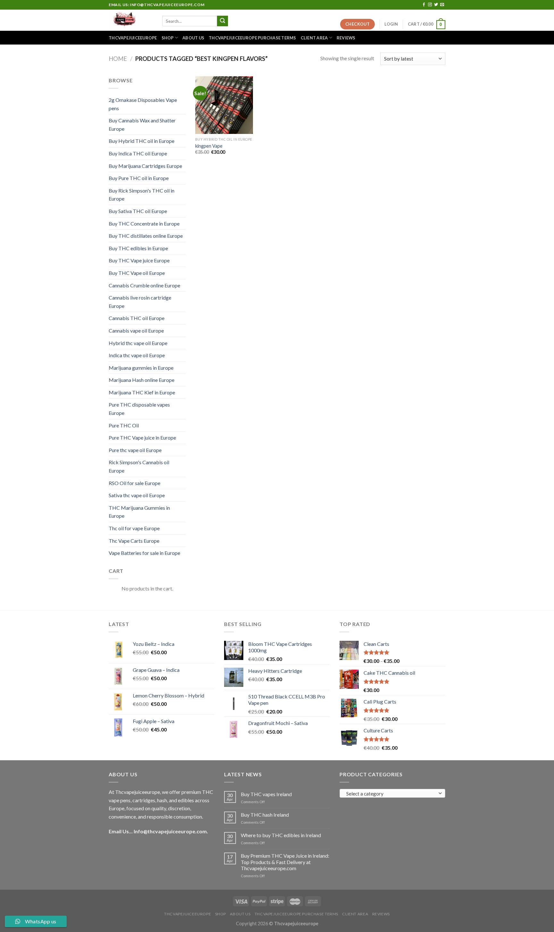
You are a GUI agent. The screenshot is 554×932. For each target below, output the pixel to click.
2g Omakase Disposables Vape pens (143, 104)
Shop (168, 37)
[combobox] (392, 793)
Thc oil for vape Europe (134, 528)
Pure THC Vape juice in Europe (142, 437)
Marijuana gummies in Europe (141, 368)
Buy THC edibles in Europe (138, 248)
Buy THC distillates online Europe (146, 236)
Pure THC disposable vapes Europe (139, 408)
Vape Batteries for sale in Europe (144, 553)
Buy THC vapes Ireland (266, 794)
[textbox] (391, 793)
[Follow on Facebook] (424, 5)
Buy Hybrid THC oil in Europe (141, 141)
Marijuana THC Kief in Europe (142, 392)
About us (193, 37)
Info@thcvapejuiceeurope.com (170, 831)
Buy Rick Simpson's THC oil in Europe (141, 194)
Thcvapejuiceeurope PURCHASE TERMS (252, 37)
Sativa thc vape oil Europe (137, 495)
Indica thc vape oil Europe (137, 355)
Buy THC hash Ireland (265, 815)
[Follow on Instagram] (430, 5)
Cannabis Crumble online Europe (144, 285)
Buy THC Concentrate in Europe (144, 223)
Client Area (314, 37)
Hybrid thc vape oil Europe (138, 343)
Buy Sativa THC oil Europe (138, 211)
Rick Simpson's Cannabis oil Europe (139, 466)
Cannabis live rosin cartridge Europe (140, 301)
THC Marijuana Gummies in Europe (139, 512)
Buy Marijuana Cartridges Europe (145, 166)
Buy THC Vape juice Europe (139, 260)
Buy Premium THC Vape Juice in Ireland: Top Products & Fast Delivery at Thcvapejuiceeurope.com (285, 862)
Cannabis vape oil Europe (136, 330)
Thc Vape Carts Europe (134, 541)
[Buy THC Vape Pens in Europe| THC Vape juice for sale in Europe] (131, 20)
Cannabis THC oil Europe (136, 318)
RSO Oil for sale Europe (134, 483)
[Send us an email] (442, 5)
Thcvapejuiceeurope (133, 37)
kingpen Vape (208, 146)
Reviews (346, 37)
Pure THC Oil (124, 425)
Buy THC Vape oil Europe (137, 273)
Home (118, 58)
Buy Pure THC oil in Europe (139, 178)
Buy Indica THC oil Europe (138, 153)
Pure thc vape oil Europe (135, 450)
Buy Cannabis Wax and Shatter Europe (142, 124)
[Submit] (222, 21)
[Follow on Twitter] (436, 5)
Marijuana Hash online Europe (141, 380)
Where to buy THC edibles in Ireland (281, 835)
